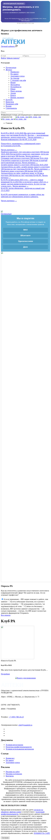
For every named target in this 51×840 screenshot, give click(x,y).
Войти (3, 58)
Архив (13, 93)
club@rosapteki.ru (25, 725)
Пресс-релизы (16, 91)
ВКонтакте (25, 236)
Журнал (9, 70)
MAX (25, 230)
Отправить (24, 613)
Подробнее (5, 674)
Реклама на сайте (13, 772)
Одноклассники (25, 241)
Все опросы (5, 615)
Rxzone (9, 106)
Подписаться (11, 68)
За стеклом (14, 78)
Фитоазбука (15, 85)
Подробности (15, 87)
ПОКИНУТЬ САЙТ (42, 833)
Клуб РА (9, 100)
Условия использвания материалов (20, 749)
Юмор (12, 89)
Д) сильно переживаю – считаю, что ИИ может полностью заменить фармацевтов (23, 611)
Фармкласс (14, 72)
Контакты (10, 776)
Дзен (25, 247)
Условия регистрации (14, 745)
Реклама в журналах (14, 774)
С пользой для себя (18, 80)
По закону (14, 74)
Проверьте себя (12, 104)
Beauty (13, 83)
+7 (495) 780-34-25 (16, 717)
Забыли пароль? (13, 58)
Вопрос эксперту (17, 97)
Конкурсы (10, 102)
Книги (13, 95)
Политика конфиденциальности (19, 747)
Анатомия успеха (17, 76)
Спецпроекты (11, 108)
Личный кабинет (8, 46)
